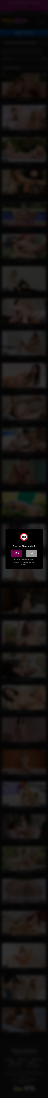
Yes (17, 553)
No (31, 553)
